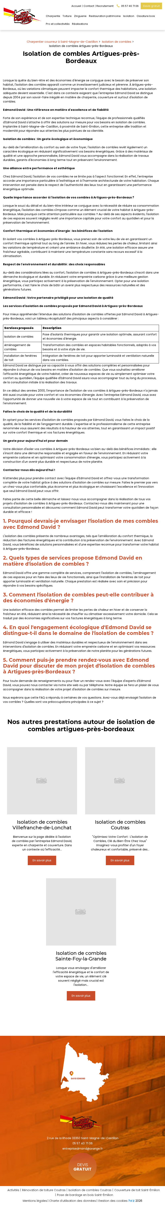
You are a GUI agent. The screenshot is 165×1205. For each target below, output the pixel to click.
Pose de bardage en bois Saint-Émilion (85, 1195)
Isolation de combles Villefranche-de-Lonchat (41, 825)
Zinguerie (80, 16)
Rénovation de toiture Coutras (44, 1190)
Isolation (128, 16)
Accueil (76, 6)
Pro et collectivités (58, 24)
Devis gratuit (151, 6)
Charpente (53, 16)
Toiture (67, 16)
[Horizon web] (132, 1200)
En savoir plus (42, 860)
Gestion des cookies (113, 1201)
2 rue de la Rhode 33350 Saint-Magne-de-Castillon (82, 1138)
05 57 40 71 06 (82, 1143)
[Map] (82, 1070)
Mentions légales (35, 1201)
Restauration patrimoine (105, 16)
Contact (89, 6)
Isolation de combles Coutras (120, 825)
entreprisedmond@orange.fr (82, 1149)
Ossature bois (146, 16)
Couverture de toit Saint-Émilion (137, 1190)
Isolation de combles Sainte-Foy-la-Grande (81, 956)
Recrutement (104, 6)
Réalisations (80, 24)
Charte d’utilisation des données (72, 1201)
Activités (13, 1190)
